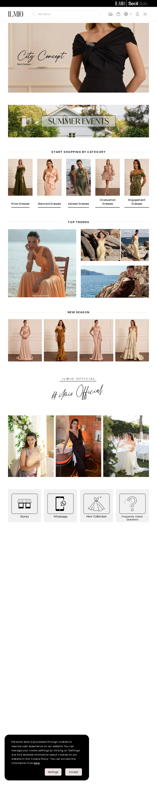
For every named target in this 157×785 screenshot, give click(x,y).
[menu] (145, 14)
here (37, 763)
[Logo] (15, 14)
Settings (53, 772)
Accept (73, 772)
